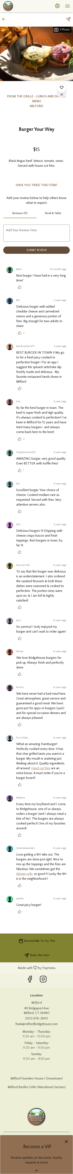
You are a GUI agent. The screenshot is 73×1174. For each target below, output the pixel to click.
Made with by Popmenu (29, 967)
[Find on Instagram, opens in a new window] (43, 980)
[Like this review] (20, 287)
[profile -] (57, 5)
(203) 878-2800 (36, 1018)
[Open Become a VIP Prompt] (36, 1170)
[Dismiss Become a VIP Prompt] (66, 1141)
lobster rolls (24, 874)
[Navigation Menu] (67, 6)
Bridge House (36, 1117)
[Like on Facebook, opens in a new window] (29, 980)
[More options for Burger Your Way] (62, 87)
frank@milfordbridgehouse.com (36, 1024)
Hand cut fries (40, 768)
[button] (5, 19)
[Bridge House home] (21, 6)
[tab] (19, 213)
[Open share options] (68, 19)
